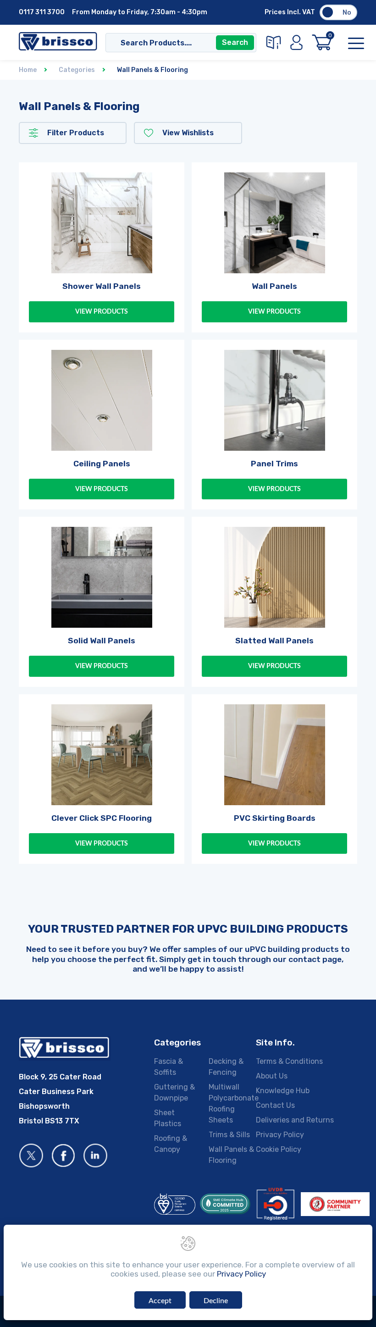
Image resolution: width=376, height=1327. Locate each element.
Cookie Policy (278, 1149)
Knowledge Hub (283, 1090)
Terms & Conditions (289, 1061)
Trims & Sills (229, 1134)
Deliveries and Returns (295, 1120)
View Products (101, 311)
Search (235, 42)
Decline (216, 1301)
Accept (160, 1301)
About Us (272, 1076)
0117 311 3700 (42, 12)
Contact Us (275, 1105)
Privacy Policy (280, 1134)
